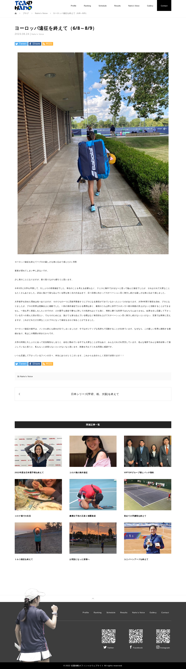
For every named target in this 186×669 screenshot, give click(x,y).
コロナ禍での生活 (23, 516)
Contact (164, 6)
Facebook (137, 648)
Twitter (110, 648)
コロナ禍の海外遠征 (78, 472)
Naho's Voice (37, 34)
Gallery (150, 6)
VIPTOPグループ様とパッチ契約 (139, 472)
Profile (73, 6)
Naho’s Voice (133, 6)
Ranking (87, 6)
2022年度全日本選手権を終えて (29, 472)
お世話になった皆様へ (79, 559)
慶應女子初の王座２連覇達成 (82, 516)
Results (117, 6)
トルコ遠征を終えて (24, 559)
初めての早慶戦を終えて (135, 516)
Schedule (103, 6)
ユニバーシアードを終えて (136, 559)
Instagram (165, 648)
